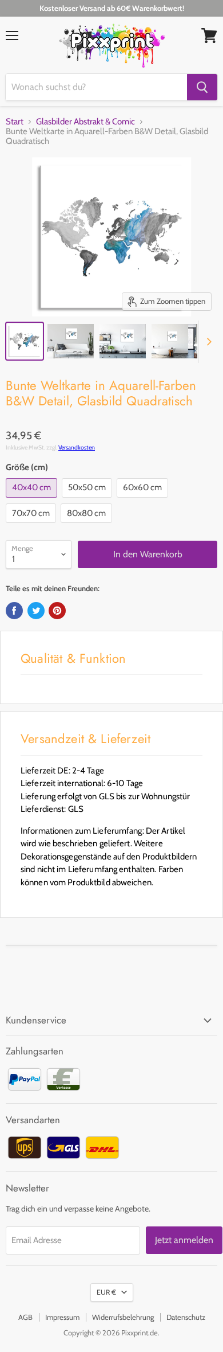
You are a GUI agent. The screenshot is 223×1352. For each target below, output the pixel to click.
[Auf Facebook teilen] (14, 610)
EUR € (106, 1292)
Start (14, 122)
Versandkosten (76, 447)
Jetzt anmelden (184, 1239)
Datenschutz (185, 1317)
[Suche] (202, 87)
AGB (25, 1317)
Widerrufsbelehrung (123, 1317)
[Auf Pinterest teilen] (57, 610)
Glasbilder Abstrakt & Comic (85, 122)
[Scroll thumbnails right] (207, 342)
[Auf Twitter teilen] (36, 610)
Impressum (62, 1317)
